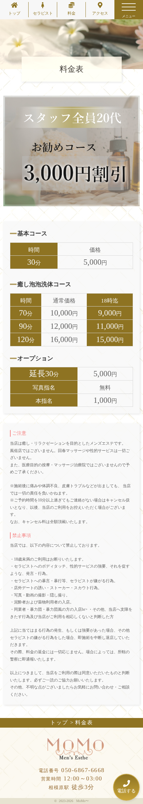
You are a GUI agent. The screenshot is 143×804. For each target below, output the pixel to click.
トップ (14, 13)
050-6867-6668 (72, 770)
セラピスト (43, 13)
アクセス (100, 13)
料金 (71, 13)
